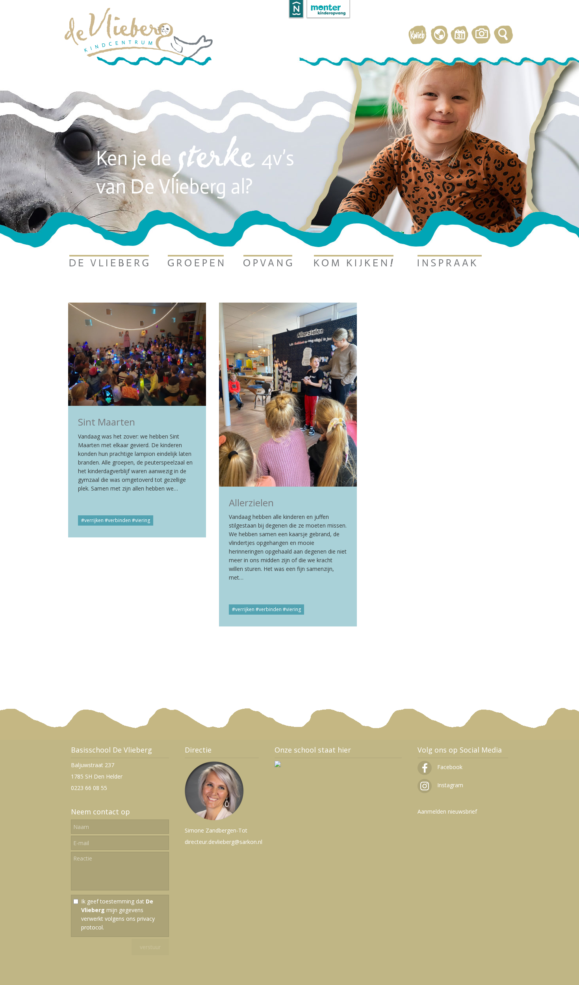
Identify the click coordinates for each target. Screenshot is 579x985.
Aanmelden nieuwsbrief (447, 811)
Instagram (449, 785)
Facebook (449, 767)
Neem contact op (100, 811)
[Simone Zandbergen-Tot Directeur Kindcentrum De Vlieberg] (214, 819)
